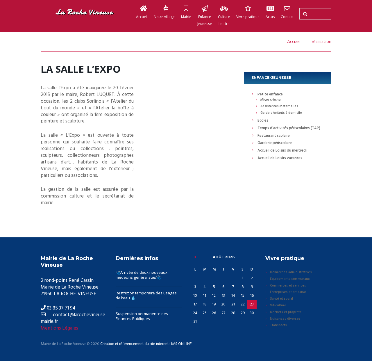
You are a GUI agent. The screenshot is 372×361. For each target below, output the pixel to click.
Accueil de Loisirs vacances (279, 158)
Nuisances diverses (285, 319)
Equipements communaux (290, 279)
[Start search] (304, 14)
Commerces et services (288, 286)
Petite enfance (270, 94)
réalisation (321, 42)
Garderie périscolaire (274, 143)
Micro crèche (270, 100)
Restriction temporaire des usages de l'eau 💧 (146, 295)
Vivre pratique (248, 16)
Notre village (164, 16)
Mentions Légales (59, 328)
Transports (278, 325)
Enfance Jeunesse (204, 20)
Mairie (186, 16)
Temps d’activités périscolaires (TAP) (288, 128)
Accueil (142, 16)
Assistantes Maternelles (279, 106)
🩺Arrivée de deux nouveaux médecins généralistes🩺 (141, 275)
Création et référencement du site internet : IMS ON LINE (146, 344)
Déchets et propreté (286, 312)
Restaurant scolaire (273, 136)
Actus (270, 16)
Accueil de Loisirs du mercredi (282, 150)
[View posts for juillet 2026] (195, 257)
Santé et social (281, 299)
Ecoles (262, 120)
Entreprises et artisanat (288, 292)
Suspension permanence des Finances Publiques (142, 316)
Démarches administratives (291, 272)
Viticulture (278, 305)
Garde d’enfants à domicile (281, 113)
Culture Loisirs (224, 20)
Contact (287, 16)
